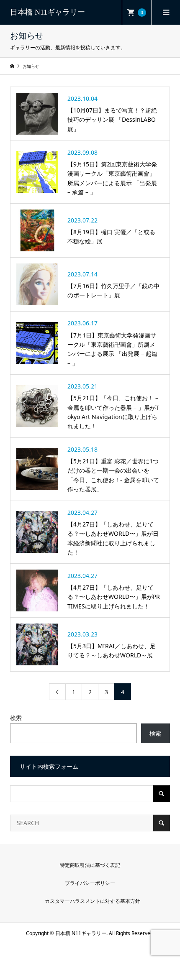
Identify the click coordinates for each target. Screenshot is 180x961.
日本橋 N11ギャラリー (47, 12)
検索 (16, 718)
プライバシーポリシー (90, 883)
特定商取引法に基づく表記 (90, 865)
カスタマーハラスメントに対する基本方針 (92, 901)
